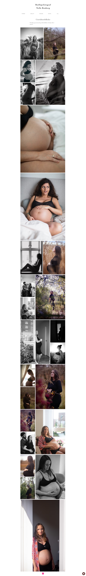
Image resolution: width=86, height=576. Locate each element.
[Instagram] (43, 573)
